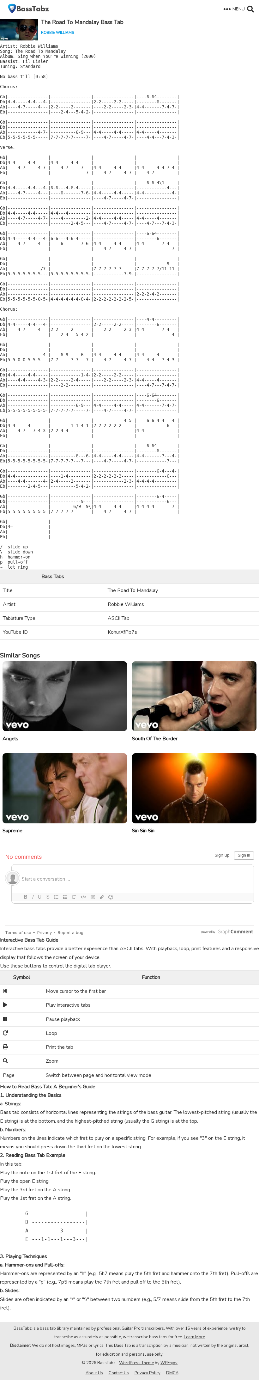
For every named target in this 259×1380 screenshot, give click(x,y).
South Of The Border (155, 738)
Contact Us (119, 1373)
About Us (94, 1373)
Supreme (12, 830)
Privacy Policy (147, 1373)
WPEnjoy (169, 1363)
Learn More (194, 1337)
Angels (10, 738)
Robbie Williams (57, 32)
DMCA (172, 1373)
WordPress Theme (136, 1363)
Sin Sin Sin (143, 830)
